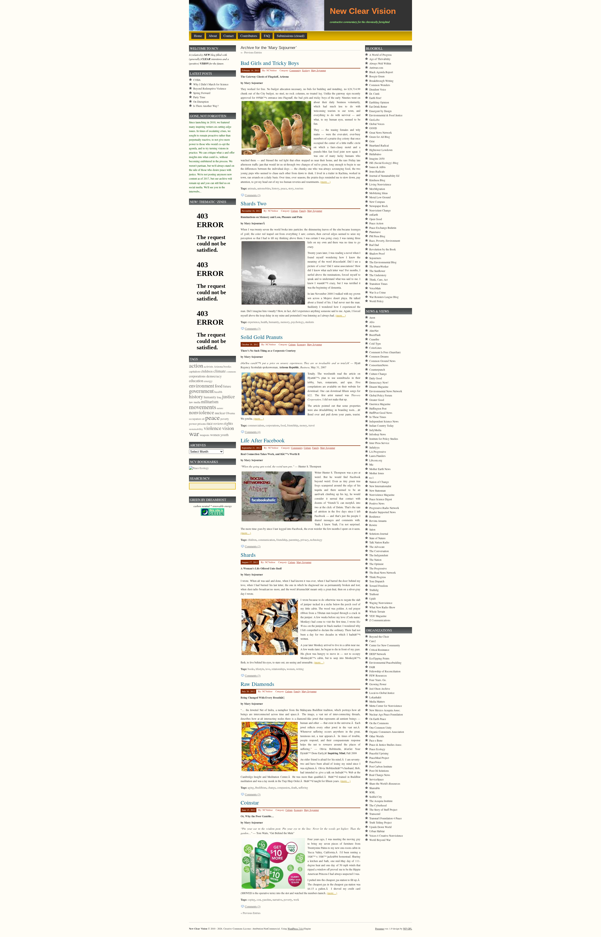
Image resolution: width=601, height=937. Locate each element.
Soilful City (375, 796)
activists (208, 366)
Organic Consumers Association (386, 732)
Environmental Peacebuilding (385, 662)
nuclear (220, 412)
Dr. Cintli (374, 93)
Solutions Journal (378, 533)
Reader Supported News (382, 512)
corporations (272, 425)
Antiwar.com (376, 67)
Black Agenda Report (381, 72)
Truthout (374, 594)
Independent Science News (383, 421)
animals (252, 188)
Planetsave (375, 232)
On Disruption (201, 101)
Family (302, 210)
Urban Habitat (377, 831)
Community (295, 70)
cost (259, 899)
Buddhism (260, 787)
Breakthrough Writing (381, 81)
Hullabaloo (375, 154)
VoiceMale (375, 288)
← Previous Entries (251, 52)
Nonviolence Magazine (381, 495)
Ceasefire (374, 339)
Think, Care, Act (378, 279)
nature (220, 408)
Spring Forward (201, 93)
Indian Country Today (381, 425)
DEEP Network (377, 654)
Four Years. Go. (377, 680)
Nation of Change (379, 482)
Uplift (372, 598)
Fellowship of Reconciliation (385, 671)
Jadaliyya (374, 447)
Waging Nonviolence (380, 603)
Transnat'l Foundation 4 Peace (385, 818)
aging (251, 787)
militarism (209, 401)
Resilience (374, 516)
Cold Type (375, 343)
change (272, 787)
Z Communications (379, 620)
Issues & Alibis (377, 167)
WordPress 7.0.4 (296, 928)
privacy (304, 540)
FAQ (267, 36)
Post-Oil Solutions (379, 770)
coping (251, 899)
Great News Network (380, 132)
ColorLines (375, 348)
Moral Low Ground (380, 197)
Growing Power (377, 684)
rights (228, 423)
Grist (371, 141)
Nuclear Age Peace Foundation (386, 714)
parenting (294, 540)
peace (284, 188)
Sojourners (375, 258)
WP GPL (407, 928)
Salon (372, 529)
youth (224, 434)
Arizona (218, 366)
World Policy (376, 301)
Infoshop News (377, 434)
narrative (277, 899)
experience (253, 322)
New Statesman (377, 490)
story (291, 188)
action (196, 365)
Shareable (374, 788)
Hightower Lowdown (381, 150)
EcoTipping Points (379, 658)
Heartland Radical (379, 145)
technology (316, 540)
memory (285, 322)
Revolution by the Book (382, 249)
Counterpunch (377, 369)
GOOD (373, 128)
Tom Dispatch (376, 581)
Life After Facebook (263, 440)
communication (266, 540)
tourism (299, 188)
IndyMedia (375, 430)
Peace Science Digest (380, 499)
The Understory (377, 275)
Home (198, 36)
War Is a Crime (377, 292)
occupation (195, 419)
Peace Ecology (377, 749)
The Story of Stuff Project (383, 809)
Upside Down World (380, 827)
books (251, 669)
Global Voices (376, 124)
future (227, 386)
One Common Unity (380, 727)
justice (228, 396)
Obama (230, 413)
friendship (292, 425)
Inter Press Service (379, 443)
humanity (274, 322)
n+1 (371, 477)
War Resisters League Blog (384, 297)
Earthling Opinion (379, 102)
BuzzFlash (375, 335)
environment (201, 385)
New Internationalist (380, 486)
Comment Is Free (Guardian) (385, 352)
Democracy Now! (379, 382)
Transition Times (378, 284)
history (275, 188)
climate (219, 371)
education (196, 380)
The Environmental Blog (383, 262)
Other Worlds (376, 736)
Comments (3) (253, 195)
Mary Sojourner (318, 70)
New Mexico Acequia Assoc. (385, 710)
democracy (214, 376)
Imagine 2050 (377, 158)
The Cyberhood (378, 805)
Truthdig (374, 590)
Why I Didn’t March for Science (210, 84)
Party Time (199, 97)
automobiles (263, 188)
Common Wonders (379, 85)
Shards (248, 554)
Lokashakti (375, 697)
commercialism (256, 425)
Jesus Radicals (377, 171)
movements (202, 407)
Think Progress (377, 577)
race (210, 423)
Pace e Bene (375, 740)
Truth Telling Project (380, 822)
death (294, 787)
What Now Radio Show (382, 607)
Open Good (375, 219)
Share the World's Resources (384, 783)
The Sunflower (377, 271)
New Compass (377, 201)
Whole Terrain (377, 611)
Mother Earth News (379, 469)
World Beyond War (380, 840)
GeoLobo (374, 119)
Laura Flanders (377, 456)
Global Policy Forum (380, 395)
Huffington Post (377, 408)
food (283, 425)
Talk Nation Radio (379, 542)
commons (231, 371)
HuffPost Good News (380, 412)
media (197, 402)
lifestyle (260, 669)
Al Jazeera (374, 326)
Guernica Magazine (379, 404)
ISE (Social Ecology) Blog (383, 163)
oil (203, 419)
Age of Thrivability (379, 59)
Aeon (372, 317)
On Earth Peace (377, 719)
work (296, 899)
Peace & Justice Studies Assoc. (385, 744)
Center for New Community (384, 645)
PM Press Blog (377, 236)
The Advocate (377, 547)
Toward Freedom (378, 585)
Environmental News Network (385, 391)
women (291, 669)
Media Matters (377, 701)
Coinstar (250, 802)
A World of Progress (380, 54)
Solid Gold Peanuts (262, 336)
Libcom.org (375, 460)
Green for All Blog (379, 137)
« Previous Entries (250, 913)
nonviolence (201, 412)
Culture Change (378, 374)
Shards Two (253, 203)
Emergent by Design (380, 111)
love (268, 669)
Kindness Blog (377, 180)
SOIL (372, 792)
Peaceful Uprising (379, 753)
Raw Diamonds (257, 683)
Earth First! (375, 98)
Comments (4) (253, 432)
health (264, 322)
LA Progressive (377, 451)
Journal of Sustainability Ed (384, 175)
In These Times (377, 417)
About (213, 36)
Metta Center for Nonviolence (385, 705)
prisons (201, 423)
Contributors (248, 36)
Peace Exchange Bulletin (382, 228)
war (194, 433)
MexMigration (377, 189)
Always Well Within (380, 63)
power (193, 423)
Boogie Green (377, 76)
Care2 (372, 641)
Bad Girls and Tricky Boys (270, 62)
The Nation (375, 559)
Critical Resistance (379, 649)
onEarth (373, 214)
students (309, 322)
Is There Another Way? (206, 106)
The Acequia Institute (381, 801)
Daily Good (375, 378)
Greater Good (376, 400)
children (252, 540)
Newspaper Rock (378, 206)
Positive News (376, 503)
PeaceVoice (375, 762)
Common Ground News (382, 361)
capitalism (194, 371)
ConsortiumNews (378, 365)
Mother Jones (376, 473)
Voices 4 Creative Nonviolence (386, 835)
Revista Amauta (377, 521)
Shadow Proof (377, 253)
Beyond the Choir (379, 636)
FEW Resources (378, 675)
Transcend (374, 814)
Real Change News (379, 775)
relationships (278, 669)
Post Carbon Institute (380, 766)
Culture (294, 210)
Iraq (219, 397)
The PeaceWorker (379, 266)
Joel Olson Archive (379, 688)
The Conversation (379, 551)
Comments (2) (253, 546)
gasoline (266, 899)
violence (212, 428)
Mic (371, 464)
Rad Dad (374, 245)
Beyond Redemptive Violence (209, 88)
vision (228, 428)
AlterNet (373, 330)
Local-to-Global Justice (381, 693)
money (303, 425)
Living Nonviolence (380, 184)
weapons (204, 435)
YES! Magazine (377, 616)
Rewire (373, 525)
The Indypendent (378, 555)
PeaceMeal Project (379, 758)
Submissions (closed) (290, 36)
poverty (288, 899)
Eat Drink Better (378, 106)
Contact (228, 36)
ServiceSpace (376, 779)
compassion (283, 787)
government (201, 390)
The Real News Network (382, 572)
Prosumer (379, 928)
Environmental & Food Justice (385, 115)
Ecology (306, 70)
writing (300, 669)
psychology (297, 322)
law (191, 402)
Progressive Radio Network (384, 508)
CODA (196, 80)
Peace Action (376, 223)
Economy (301, 344)
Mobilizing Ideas (378, 193)
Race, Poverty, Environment (384, 240)
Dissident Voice (377, 89)
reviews (218, 423)
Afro (371, 322)
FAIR (372, 667)
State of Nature (377, 538)
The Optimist (376, 564)
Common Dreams (379, 356)
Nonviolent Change (380, 210)
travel (311, 425)
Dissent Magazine (378, 386)
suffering (303, 787)
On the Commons (379, 723)
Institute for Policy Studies (383, 438)
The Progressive (378, 568)
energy (208, 381)
